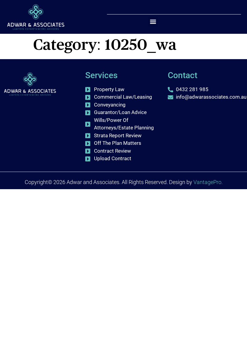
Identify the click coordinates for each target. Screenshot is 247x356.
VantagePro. (208, 182)
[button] (153, 22)
